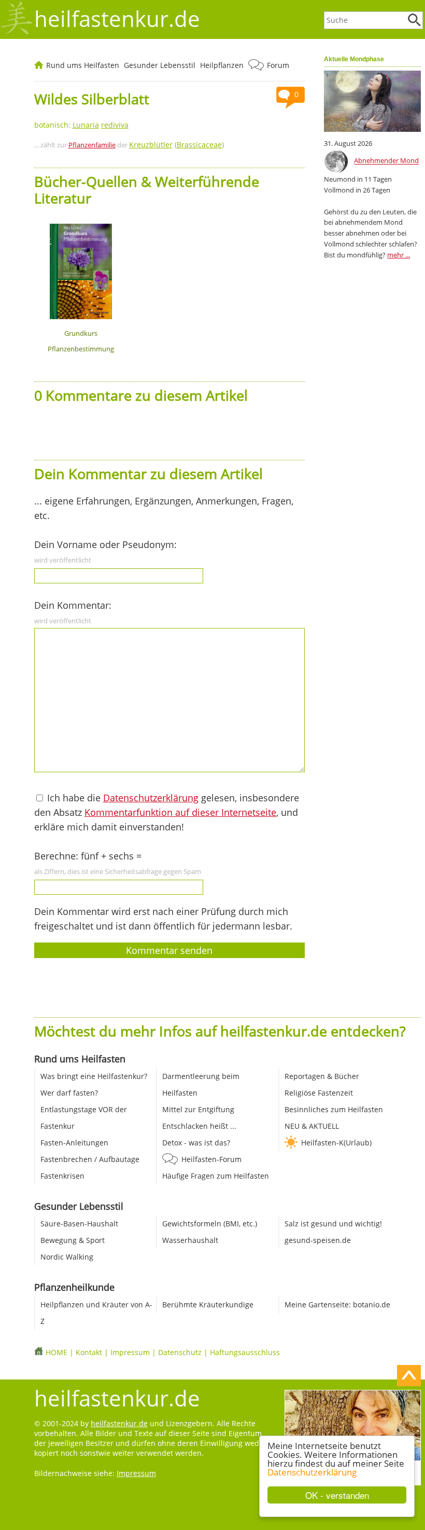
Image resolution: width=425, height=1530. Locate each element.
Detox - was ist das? (196, 1143)
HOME (56, 1352)
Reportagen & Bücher (322, 1076)
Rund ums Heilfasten (82, 65)
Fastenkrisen (62, 1176)
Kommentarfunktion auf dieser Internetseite (180, 812)
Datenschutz (180, 1352)
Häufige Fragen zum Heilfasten (215, 1176)
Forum (278, 65)
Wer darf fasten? (69, 1093)
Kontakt (89, 1352)
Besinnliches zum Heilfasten (334, 1109)
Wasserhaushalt (190, 1240)
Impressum (130, 1352)
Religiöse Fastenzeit (319, 1093)
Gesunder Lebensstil (159, 65)
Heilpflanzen (222, 65)
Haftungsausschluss (245, 1352)
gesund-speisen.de (318, 1240)
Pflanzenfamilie (92, 144)
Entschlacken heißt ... (199, 1126)
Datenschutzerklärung (312, 1472)
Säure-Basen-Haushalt (79, 1223)
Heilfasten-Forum (211, 1159)
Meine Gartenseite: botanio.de (337, 1304)
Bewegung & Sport (72, 1240)
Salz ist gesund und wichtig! (333, 1223)
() (176, 144)
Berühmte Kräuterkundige (207, 1304)
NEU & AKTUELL (312, 1126)
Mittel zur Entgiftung (198, 1109)
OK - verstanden (337, 1494)
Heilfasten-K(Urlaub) (336, 1143)
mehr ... (398, 254)
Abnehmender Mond (386, 161)
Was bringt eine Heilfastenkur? (93, 1076)
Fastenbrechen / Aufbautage (89, 1159)
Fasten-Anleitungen (74, 1143)
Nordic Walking (66, 1257)
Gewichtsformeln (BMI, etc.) (209, 1223)
